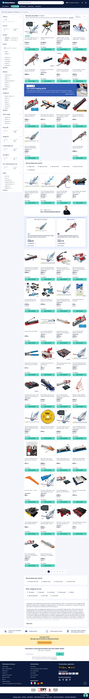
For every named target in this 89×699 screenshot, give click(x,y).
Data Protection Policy (39, 697)
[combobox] (81, 16)
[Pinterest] (70, 680)
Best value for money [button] (40, 219)
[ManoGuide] (85, 695)
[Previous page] (46, 571)
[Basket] (85, 2)
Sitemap (24, 697)
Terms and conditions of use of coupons (11, 683)
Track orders (5, 666)
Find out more (54, 658)
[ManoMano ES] (42, 683)
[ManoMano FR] (31, 683)
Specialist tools (11, 12)
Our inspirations (34, 675)
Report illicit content (7, 675)
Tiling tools (17, 12)
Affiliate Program (6, 681)
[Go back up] (85, 683)
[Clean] (62, 3)
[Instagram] (66, 680)
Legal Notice (30, 697)
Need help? (5, 670)
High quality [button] (70, 219)
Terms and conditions (58, 697)
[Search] (19, 3)
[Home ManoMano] (9, 2)
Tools (6, 12)
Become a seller (6, 677)
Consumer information (70, 697)
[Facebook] (63, 680)
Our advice (33, 666)
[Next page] (65, 571)
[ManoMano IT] (35, 683)
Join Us (3, 679)
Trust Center (49, 697)
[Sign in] (82, 2)
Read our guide (69, 94)
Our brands (33, 673)
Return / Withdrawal (7, 668)
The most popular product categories (39, 668)
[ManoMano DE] (38, 683)
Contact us (4, 673)
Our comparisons (34, 670)
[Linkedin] (60, 680)
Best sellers (33, 677)
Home (3, 12)
